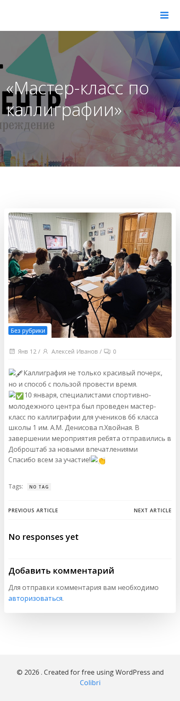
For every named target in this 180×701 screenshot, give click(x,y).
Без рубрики (27, 330)
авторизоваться (35, 598)
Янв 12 (27, 351)
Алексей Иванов (74, 351)
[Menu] (164, 15)
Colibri (90, 682)
